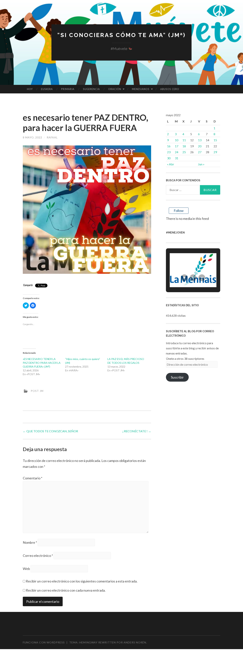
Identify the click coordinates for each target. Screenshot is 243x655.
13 (199, 140)
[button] (184, 277)
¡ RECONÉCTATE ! (136, 431)
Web (26, 569)
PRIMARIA (67, 89)
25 (184, 152)
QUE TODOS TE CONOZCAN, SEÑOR (50, 431)
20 (199, 146)
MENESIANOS (140, 89)
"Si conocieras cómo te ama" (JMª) (121, 35)
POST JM (37, 390)
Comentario (32, 478)
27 (199, 152)
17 (176, 146)
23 (168, 152)
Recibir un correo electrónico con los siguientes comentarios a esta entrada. (81, 581)
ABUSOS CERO (169, 89)
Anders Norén (135, 642)
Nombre (30, 542)
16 (168, 146)
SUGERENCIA (91, 89)
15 (215, 140)
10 (176, 140)
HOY (30, 89)
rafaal (52, 137)
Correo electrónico (38, 555)
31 (176, 158)
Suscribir (177, 377)
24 (176, 152)
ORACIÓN (114, 89)
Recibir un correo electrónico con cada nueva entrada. (66, 590)
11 (184, 140)
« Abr (170, 164)
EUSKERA (47, 89)
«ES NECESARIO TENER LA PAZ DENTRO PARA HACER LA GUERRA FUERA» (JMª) (42, 362)
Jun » (201, 164)
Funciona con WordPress (44, 642)
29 (215, 152)
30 (168, 158)
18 (184, 146)
